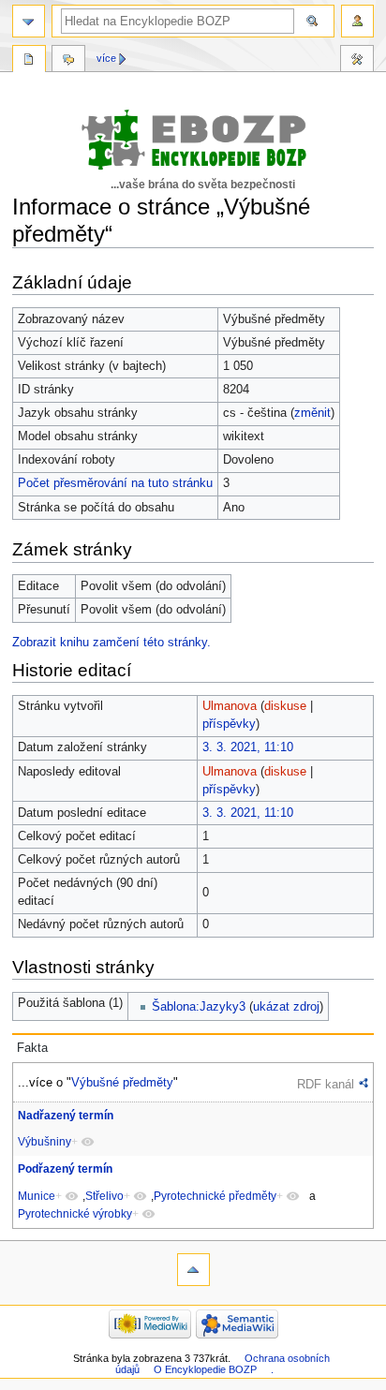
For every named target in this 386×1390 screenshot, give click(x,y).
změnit (312, 413)
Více (106, 58)
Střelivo (104, 1196)
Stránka (29, 61)
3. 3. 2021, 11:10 (247, 747)
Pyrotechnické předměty (215, 1196)
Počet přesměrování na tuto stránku (115, 483)
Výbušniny (44, 1141)
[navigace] (28, 21)
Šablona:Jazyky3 (198, 1006)
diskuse (285, 706)
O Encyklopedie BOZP (205, 1369)
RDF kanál (325, 1084)
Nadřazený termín (65, 1115)
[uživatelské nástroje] (357, 21)
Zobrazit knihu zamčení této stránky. (111, 642)
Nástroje (357, 61)
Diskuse (68, 61)
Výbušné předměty (122, 1082)
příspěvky (229, 724)
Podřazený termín (65, 1169)
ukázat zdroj (286, 1006)
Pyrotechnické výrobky (75, 1213)
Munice (36, 1196)
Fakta (32, 1048)
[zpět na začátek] (193, 1269)
